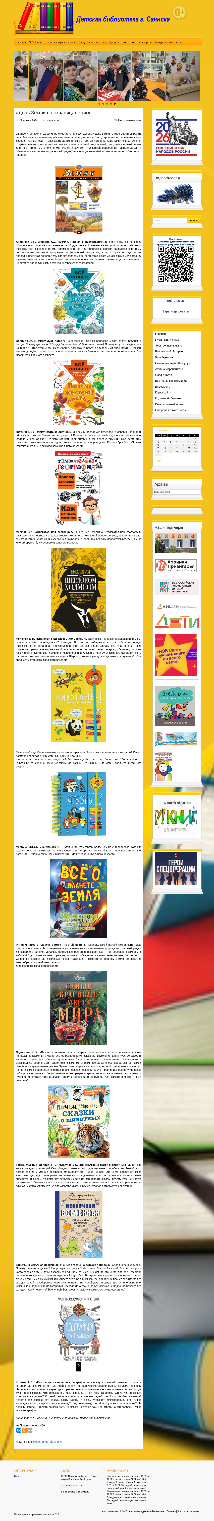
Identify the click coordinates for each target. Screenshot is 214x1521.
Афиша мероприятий (169, 369)
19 (171, 448)
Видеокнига (162, 386)
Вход (16, 1476)
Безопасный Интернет (169, 351)
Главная (21, 42)
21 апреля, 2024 (28, 120)
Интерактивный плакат (170, 404)
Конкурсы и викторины (168, 42)
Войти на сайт (177, 300)
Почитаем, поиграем (140, 42)
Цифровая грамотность (170, 410)
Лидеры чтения (117, 42)
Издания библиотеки (169, 398)
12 (171, 445)
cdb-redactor (53, 120)
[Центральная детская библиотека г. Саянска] (94, 18)
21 (183, 448)
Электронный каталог (169, 345)
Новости (38, 1441)
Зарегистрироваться (177, 311)
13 (177, 445)
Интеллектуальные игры (62, 42)
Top (206, 1513)
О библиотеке (37, 42)
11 (165, 445)
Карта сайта (163, 392)
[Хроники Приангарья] (176, 565)
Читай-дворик (53, 1441)
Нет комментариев (129, 120)
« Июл (158, 461)
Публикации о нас (167, 339)
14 (183, 445)
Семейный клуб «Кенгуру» (172, 363)
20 (177, 448)
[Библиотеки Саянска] (176, 543)
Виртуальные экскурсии (171, 380)
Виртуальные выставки (92, 42)
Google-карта (163, 375)
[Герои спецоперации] (176, 868)
